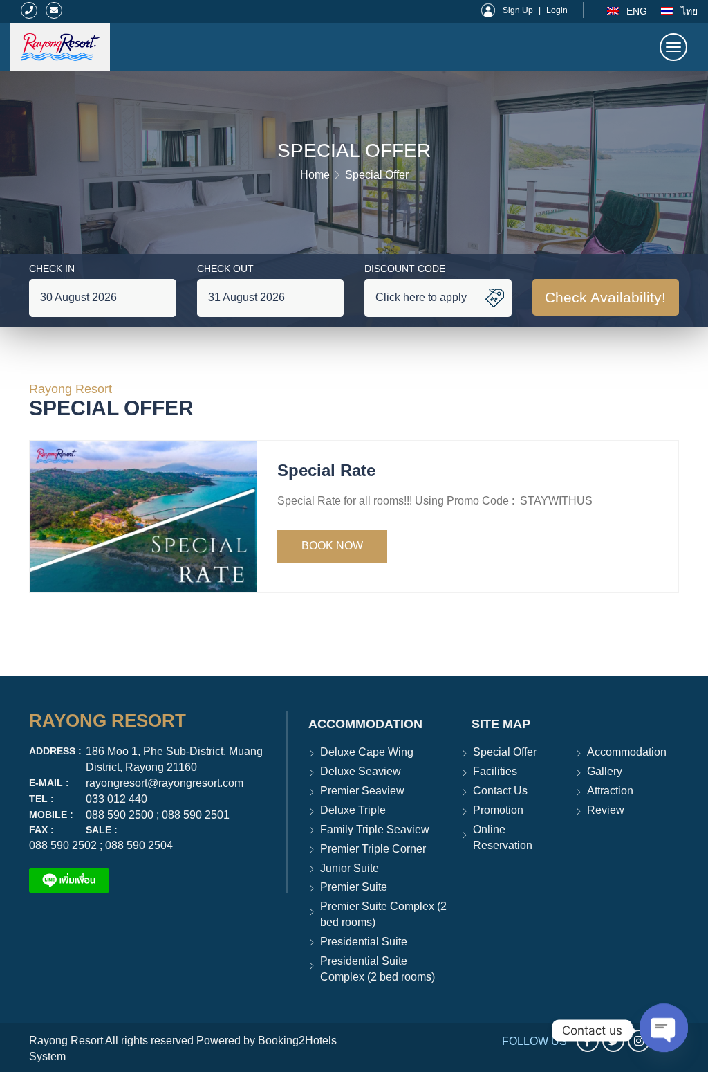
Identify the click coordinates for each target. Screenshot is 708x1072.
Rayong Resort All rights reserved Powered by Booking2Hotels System (183, 1048)
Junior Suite (349, 868)
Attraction (610, 791)
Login (557, 10)
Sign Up (518, 10)
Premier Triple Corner (373, 849)
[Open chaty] (664, 1030)
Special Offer (377, 175)
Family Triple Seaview (374, 829)
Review (605, 810)
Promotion (498, 810)
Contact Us (500, 791)
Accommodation (627, 752)
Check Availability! (605, 297)
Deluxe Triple (353, 810)
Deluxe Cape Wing (366, 752)
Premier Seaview (362, 791)
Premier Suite (353, 887)
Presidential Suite (363, 941)
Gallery (604, 771)
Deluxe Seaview (360, 771)
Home (315, 175)
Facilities (495, 771)
